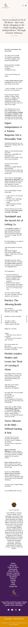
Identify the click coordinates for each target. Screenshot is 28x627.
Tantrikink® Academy (12, 228)
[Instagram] (16, 610)
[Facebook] (8, 610)
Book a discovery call (11, 462)
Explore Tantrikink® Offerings (10, 450)
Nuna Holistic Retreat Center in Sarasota (14, 81)
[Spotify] (19, 610)
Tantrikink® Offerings (13, 410)
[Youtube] (12, 610)
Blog (14, 17)
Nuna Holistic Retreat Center (13, 407)
